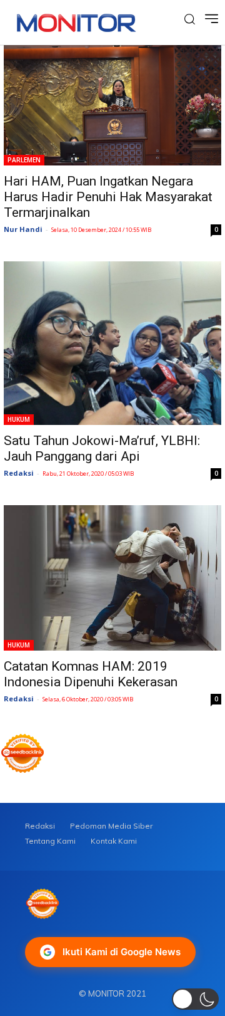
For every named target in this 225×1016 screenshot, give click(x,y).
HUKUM (19, 419)
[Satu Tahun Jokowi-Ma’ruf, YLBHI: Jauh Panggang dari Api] (112, 343)
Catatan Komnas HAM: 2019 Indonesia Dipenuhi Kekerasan (91, 674)
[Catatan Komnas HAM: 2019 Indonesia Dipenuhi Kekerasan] (112, 578)
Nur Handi (23, 229)
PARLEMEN (24, 159)
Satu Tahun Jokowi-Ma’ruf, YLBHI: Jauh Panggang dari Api (102, 448)
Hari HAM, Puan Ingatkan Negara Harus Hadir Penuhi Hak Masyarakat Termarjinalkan (108, 197)
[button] (195, 999)
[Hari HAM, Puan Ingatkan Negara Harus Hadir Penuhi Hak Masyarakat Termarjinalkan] (112, 105)
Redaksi (19, 473)
